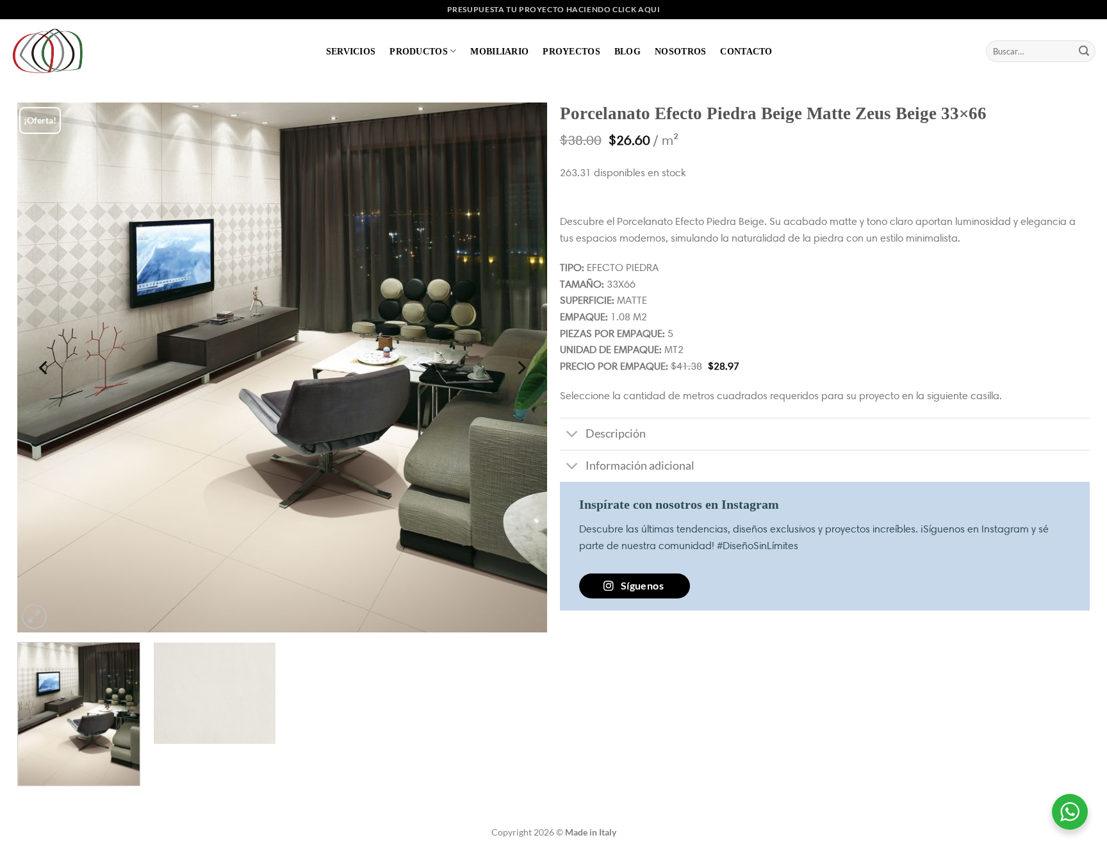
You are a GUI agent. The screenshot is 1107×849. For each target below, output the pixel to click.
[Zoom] (34, 616)
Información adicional (640, 465)
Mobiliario (499, 51)
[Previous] (44, 367)
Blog (627, 51)
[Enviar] (1084, 51)
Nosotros (680, 51)
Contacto (746, 51)
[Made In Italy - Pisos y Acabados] (51, 51)
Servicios (351, 51)
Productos (419, 51)
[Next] (520, 367)
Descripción (616, 433)
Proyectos (571, 51)
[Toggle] (572, 435)
